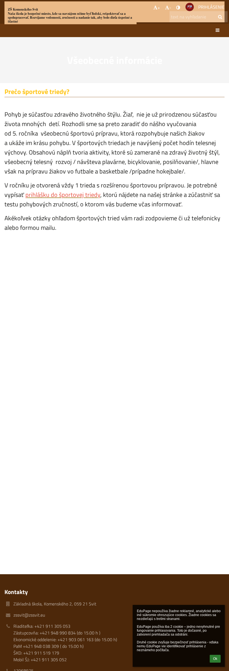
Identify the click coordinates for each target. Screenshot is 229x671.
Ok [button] (215, 659)
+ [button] (159, 7)
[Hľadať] (220, 17)
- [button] (170, 7)
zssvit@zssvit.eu (29, 615)
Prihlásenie (211, 7)
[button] (178, 7)
